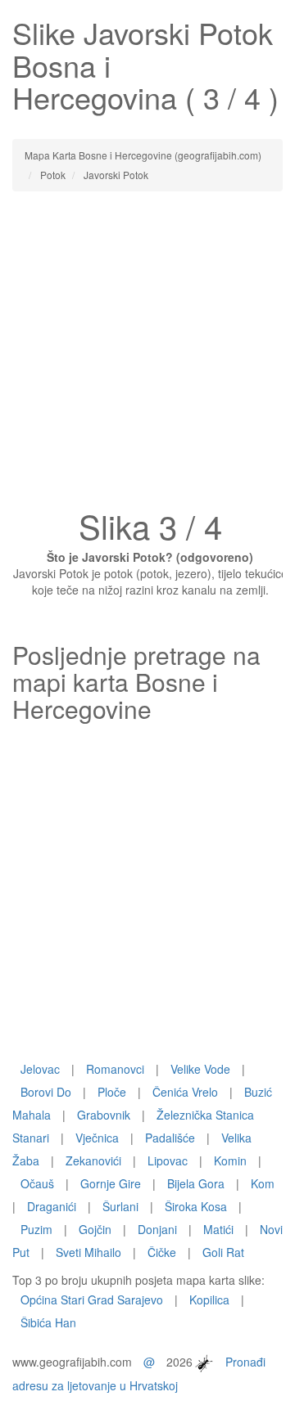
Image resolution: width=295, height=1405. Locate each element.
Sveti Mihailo (88, 1252)
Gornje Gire (110, 1183)
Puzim (36, 1229)
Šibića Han (48, 1322)
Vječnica (97, 1137)
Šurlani (120, 1206)
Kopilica (209, 1299)
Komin (230, 1160)
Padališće (170, 1137)
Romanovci (115, 1069)
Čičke (162, 1252)
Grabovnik (103, 1114)
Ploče (112, 1092)
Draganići (51, 1206)
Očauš (37, 1183)
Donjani (157, 1229)
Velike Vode (200, 1069)
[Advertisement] (147, 355)
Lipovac (168, 1160)
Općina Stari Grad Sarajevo (91, 1299)
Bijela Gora (196, 1183)
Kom (263, 1183)
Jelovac (40, 1069)
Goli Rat (223, 1252)
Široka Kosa (196, 1206)
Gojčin (95, 1229)
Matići (218, 1229)
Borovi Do (45, 1092)
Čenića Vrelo (185, 1092)
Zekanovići (93, 1160)
